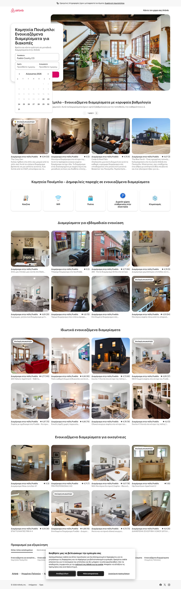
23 (48, 99)
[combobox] (37, 58)
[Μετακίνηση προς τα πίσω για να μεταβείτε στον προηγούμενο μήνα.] (19, 74)
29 (43, 104)
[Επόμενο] (96, 113)
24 (19, 104)
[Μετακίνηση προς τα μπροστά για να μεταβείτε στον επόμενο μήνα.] (48, 74)
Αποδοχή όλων (62, 573)
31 (19, 109)
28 (39, 104)
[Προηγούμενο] (85, 113)
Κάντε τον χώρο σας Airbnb (156, 10)
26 (29, 104)
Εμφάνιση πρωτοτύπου (114, 3)
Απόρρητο (32, 585)
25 (24, 104)
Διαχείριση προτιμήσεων (118, 573)
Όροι (41, 585)
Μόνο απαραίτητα (90, 573)
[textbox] (26, 66)
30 (48, 104)
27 (34, 104)
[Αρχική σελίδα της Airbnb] (17, 10)
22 (43, 99)
